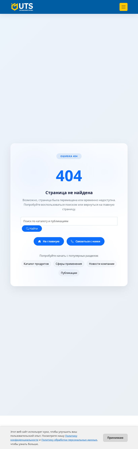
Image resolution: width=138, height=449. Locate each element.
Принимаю (115, 438)
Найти (33, 228)
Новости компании (101, 264)
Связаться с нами (87, 241)
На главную (50, 241)
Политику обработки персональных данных (69, 439)
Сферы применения (69, 264)
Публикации (69, 273)
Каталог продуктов (36, 264)
